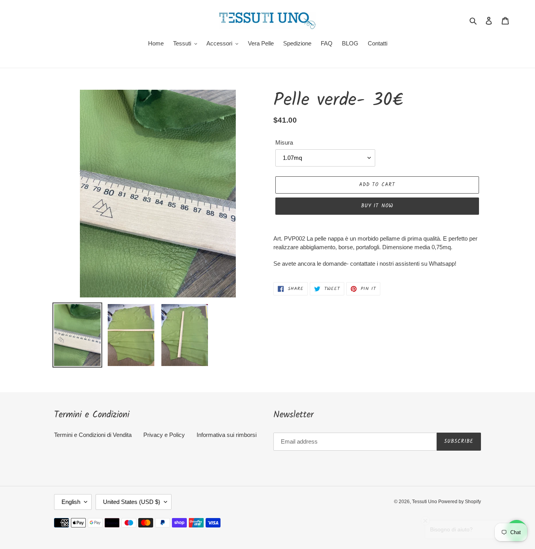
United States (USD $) (131, 501)
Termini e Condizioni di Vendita (93, 434)
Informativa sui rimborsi (227, 434)
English (70, 501)
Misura (284, 142)
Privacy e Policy (164, 434)
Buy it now (377, 206)
